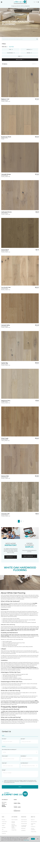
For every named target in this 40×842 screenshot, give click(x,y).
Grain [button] (19, 56)
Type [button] (10, 49)
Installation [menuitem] (23, 830)
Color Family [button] (10, 52)
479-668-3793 (27, 6)
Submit (20, 786)
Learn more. (26, 840)
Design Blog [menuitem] (14, 829)
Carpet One (4, 15)
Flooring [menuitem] (3, 819)
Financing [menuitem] (4, 833)
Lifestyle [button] (28, 49)
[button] (34, 2)
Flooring (9, 15)
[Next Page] (23, 521)
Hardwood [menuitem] (4, 823)
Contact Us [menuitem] (33, 826)
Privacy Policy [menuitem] (33, 831)
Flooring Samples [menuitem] (13, 822)
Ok (32, 838)
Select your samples (28, 556)
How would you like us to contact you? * (9, 749)
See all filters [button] (19, 59)
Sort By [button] (34, 63)
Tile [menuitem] (2, 829)
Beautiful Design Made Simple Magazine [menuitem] (14, 826)
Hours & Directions (4, 806)
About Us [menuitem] (32, 819)
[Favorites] (36, 2)
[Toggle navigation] (1, 2)
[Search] (37, 39)
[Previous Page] (16, 521)
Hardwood (15, 15)
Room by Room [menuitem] (34, 821)
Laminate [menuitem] (3, 827)
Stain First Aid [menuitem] (24, 821)
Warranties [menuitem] (23, 828)
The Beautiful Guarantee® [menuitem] (23, 826)
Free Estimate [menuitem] (4, 831)
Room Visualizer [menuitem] (15, 819)
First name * (4, 738)
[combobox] (19, 39)
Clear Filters (11, 46)
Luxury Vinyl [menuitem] (4, 821)
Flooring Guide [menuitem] (24, 823)
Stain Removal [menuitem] (24, 819)
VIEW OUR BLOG (9, 556)
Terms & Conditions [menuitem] (33, 829)
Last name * (23, 738)
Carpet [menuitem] (3, 825)
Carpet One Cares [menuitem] (33, 824)
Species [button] (28, 52)
